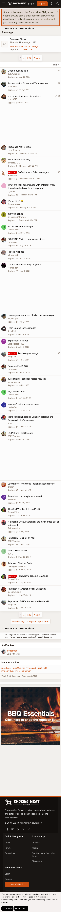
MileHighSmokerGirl (17, 566)
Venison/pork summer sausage (23, 404)
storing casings (15, 213)
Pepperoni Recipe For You (21, 537)
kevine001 (12, 407)
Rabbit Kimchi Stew (18, 550)
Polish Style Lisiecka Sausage (32, 575)
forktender (13, 268)
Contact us (10, 853)
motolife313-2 (14, 163)
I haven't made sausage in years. (24, 264)
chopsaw (12, 356)
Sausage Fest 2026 (18, 366)
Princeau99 (31, 668)
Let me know (46, 19)
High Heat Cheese (17, 391)
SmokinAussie (14, 204)
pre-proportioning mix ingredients (24, 96)
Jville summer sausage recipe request (27, 378)
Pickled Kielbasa (16, 251)
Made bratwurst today (19, 159)
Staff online (7, 645)
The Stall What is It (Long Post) (24, 509)
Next (36, 58)
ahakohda (12, 175)
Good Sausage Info (18, 70)
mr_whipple (13, 318)
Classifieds (37, 861)
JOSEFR (11, 554)
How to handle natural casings (24, 46)
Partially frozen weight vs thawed (25, 496)
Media (35, 848)
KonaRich (12, 331)
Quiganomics (14, 528)
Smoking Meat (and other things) (44, 854)
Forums (8, 848)
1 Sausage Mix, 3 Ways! (20, 146)
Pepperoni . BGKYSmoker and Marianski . (29, 601)
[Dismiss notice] (57, 12)
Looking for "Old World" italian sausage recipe (31, 483)
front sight (42, 668)
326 (29, 58)
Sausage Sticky (18, 39)
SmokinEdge (13, 512)
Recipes (36, 842)
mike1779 (27, 49)
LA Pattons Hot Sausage (20, 433)
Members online (10, 662)
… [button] (24, 58)
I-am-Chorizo (14, 150)
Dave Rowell (13, 229)
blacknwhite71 (14, 592)
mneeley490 (7, 671)
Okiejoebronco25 (16, 344)
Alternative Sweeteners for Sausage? (27, 588)
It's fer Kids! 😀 (15, 201)
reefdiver (5, 668)
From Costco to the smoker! (22, 328)
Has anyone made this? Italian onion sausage (31, 315)
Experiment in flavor (18, 340)
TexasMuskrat (18, 668)
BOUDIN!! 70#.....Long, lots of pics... (26, 239)
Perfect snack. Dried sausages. (33, 172)
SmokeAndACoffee (17, 217)
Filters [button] (54, 65)
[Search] (57, 4)
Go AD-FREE (17, 884)
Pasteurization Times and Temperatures (28, 83)
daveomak (13, 86)
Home (7, 842)
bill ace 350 (13, 255)
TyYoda (11, 191)
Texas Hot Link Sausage (20, 226)
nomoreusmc (14, 382)
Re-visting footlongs (27, 353)
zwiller (11, 487)
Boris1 (10, 423)
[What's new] (51, 4)
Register (9, 879)
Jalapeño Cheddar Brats (20, 563)
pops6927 (12, 99)
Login (7, 874)
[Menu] (4, 4)
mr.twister (12, 499)
